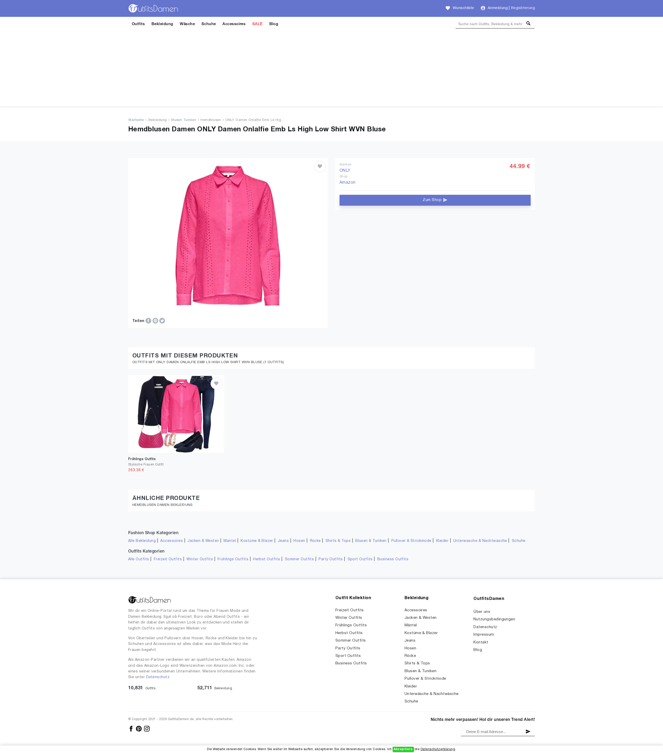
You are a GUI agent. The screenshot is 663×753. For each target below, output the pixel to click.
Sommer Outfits (299, 559)
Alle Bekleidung (142, 541)
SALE (257, 24)
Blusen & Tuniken (371, 541)
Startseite (136, 120)
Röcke (315, 541)
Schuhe (208, 24)
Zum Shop (433, 200)
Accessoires (234, 24)
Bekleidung (162, 24)
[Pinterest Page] (139, 728)
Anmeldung (498, 8)
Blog (273, 24)
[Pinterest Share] (156, 320)
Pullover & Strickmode (411, 541)
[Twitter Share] (162, 320)
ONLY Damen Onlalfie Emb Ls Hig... (254, 120)
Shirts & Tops (338, 541)
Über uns (481, 612)
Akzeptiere (403, 749)
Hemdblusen (210, 120)
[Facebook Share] (149, 320)
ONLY (345, 171)
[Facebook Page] (131, 728)
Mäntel (230, 541)
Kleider (442, 541)
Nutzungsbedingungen (494, 619)
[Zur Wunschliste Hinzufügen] (320, 166)
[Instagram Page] (147, 728)
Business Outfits (393, 559)
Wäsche (187, 24)
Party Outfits (331, 559)
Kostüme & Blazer (257, 541)
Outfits (138, 24)
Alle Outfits (138, 559)
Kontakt (480, 642)
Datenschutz (158, 677)
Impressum (483, 634)
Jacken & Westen (203, 541)
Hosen (299, 541)
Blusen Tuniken (183, 120)
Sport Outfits (360, 559)
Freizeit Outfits (168, 559)
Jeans (283, 541)
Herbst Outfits (266, 559)
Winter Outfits (199, 559)
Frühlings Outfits (233, 559)
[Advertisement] (331, 70)
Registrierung (523, 8)
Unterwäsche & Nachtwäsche (480, 541)
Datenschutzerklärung (438, 749)
